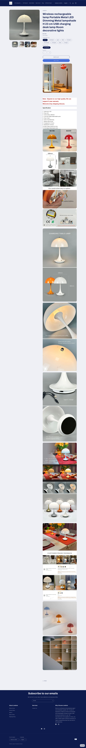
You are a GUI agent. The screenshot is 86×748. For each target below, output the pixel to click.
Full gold (54, 42)
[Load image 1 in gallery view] (15, 44)
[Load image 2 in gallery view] (21, 44)
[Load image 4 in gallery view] (34, 44)
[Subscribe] (52, 700)
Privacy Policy (12, 710)
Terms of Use (12, 708)
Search (10, 712)
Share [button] (45, 680)
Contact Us (34, 708)
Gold (60, 42)
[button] (18, 3)
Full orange (46, 42)
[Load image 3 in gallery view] (27, 44)
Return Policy (12, 714)
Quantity (44, 50)
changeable (46, 47)
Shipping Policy (12, 716)
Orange (66, 42)
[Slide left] (10, 44)
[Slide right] (38, 44)
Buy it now (56, 60)
